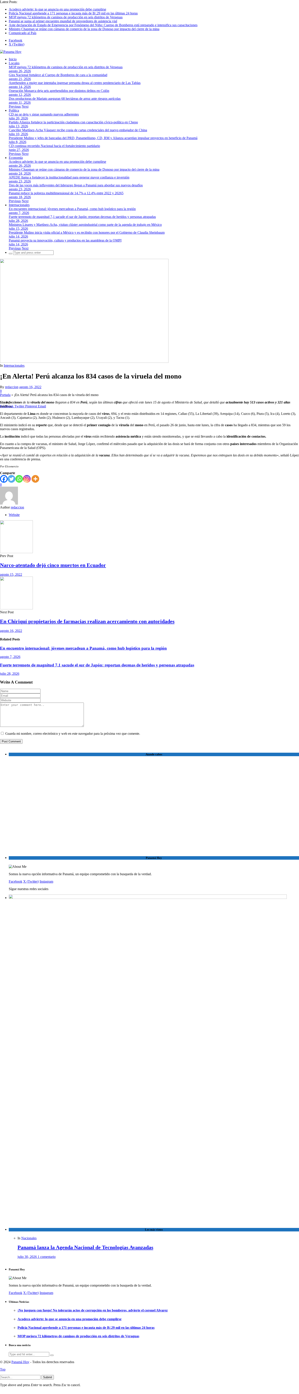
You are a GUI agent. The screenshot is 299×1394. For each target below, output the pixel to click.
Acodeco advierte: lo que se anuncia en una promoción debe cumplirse (57, 9)
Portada (5, 395)
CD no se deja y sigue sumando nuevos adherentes (44, 114)
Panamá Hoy (20, 1362)
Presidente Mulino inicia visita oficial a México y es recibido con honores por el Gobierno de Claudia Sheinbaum (87, 232)
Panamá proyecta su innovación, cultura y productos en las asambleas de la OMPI (65, 240)
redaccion (11, 387)
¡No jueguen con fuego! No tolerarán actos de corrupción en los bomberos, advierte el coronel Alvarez (93, 1310)
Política (14, 110)
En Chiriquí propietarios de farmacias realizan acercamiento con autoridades (87, 621)
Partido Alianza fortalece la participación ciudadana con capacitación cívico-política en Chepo (73, 122)
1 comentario (47, 1257)
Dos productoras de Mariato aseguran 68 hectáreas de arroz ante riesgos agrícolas (65, 98)
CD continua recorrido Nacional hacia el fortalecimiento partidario (54, 146)
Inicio (13, 59)
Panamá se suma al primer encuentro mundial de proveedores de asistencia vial (63, 21)
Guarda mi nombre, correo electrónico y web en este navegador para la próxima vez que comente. (72, 733)
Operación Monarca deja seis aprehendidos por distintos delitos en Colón (59, 91)
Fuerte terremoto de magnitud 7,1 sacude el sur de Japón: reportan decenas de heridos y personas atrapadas (82, 217)
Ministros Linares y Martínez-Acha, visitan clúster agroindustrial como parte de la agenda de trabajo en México (85, 224)
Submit (47, 1377)
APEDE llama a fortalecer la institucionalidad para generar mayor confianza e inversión (69, 177)
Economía (16, 158)
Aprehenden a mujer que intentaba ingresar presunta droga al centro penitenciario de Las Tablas (75, 83)
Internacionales (19, 205)
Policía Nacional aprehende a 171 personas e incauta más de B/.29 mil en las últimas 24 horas (73, 13)
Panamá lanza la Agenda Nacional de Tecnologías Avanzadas (85, 1247)
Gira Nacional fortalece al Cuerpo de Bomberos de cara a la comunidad (58, 75)
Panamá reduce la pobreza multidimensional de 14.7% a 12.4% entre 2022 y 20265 (66, 193)
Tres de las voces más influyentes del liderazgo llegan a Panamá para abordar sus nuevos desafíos (76, 185)
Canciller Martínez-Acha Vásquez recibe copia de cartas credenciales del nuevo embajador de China (78, 130)
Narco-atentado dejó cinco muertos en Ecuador (53, 565)
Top (2, 1369)
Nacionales (29, 1238)
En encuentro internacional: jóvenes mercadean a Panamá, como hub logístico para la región (72, 209)
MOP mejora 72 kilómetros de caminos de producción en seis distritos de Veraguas (66, 17)
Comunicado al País (22, 33)
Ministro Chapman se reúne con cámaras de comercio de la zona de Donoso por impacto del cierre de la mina (84, 29)
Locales (14, 63)
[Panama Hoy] (10, 52)
